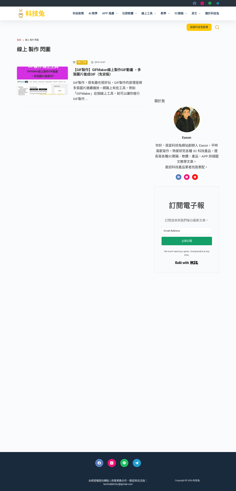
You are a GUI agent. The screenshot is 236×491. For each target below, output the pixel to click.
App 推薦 (108, 13)
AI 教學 (93, 13)
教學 (163, 13)
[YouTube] (195, 177)
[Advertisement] (186, 69)
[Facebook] (194, 3)
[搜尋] (217, 27)
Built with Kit (186, 263)
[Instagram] (202, 3)
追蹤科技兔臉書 (199, 27)
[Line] (209, 3)
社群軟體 (127, 13)
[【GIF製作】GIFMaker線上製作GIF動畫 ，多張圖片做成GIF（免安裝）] (42, 81)
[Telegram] (217, 3)
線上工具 (147, 13)
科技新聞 (78, 13)
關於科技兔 (212, 13)
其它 (194, 13)
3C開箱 (178, 13)
